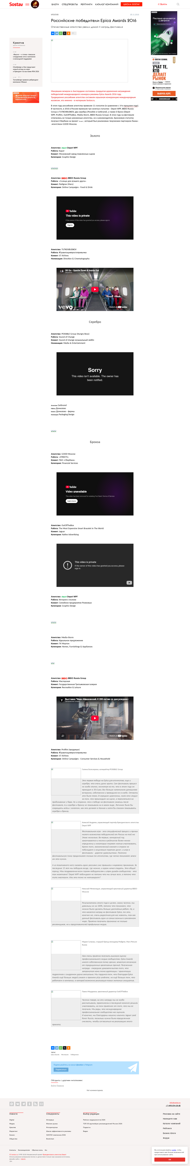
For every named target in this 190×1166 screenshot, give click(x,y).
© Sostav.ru (13, 1154)
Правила (60, 1086)
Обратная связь (37, 1150)
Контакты (12, 1150)
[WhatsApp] (60, 33)
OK (170, 1160)
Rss (46, 1150)
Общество (13, 1139)
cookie (174, 1150)
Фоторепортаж (52, 1127)
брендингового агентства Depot (54, 1154)
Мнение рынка (52, 1124)
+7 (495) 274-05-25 (173, 1106)
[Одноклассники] (68, 33)
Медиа (12, 1124)
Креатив (18, 42)
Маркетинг (13, 1131)
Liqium (23, 1159)
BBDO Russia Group (76, 178)
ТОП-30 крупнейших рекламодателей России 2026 (102, 1124)
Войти (53, 1086)
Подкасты (86, 1127)
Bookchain (50, 1139)
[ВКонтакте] (53, 33)
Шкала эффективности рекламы (58, 1131)
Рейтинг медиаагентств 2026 (94, 1120)
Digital (11, 1120)
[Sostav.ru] (16, 4)
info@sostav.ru (175, 1103)
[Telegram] (56, 33)
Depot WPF (72, 148)
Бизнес (12, 1135)
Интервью (50, 1120)
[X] (64, 33)
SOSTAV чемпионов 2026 (56, 1135)
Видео (85, 1131)
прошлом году (131, 106)
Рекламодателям (24, 1150)
